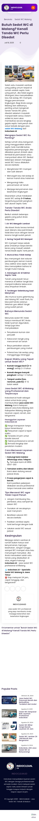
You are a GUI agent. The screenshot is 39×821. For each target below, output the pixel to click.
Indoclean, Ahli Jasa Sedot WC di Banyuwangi (27, 750)
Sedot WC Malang (23, 19)
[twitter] (12, 589)
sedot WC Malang (13, 128)
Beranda (8, 19)
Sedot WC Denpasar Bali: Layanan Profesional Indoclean (28, 715)
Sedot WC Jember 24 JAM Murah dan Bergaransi (28, 738)
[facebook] (7, 589)
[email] (23, 589)
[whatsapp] (18, 589)
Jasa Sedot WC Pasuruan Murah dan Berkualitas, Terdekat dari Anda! (28, 701)
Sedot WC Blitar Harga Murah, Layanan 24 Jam (26, 727)
